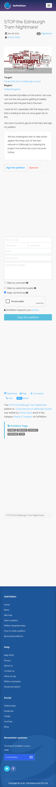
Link (10, 398)
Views (23, 398)
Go (31, 757)
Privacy (7, 660)
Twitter (7, 716)
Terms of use (10, 676)
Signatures (46, 33)
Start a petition (11, 620)
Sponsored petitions (13, 636)
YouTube (8, 721)
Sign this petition (28, 317)
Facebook (8, 711)
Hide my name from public (20, 288)
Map (24, 393)
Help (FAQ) (9, 655)
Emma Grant (13, 37)
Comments (38, 393)
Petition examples (12, 681)
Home (7, 604)
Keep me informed (16, 292)
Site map (8, 615)
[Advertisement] (28, 204)
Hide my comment (16, 283)
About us (8, 665)
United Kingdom (12, 89)
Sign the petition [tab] (15, 167)
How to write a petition (14, 631)
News (6, 610)
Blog (6, 727)
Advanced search (12, 687)
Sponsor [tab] (33, 167)
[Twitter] (7, 769)
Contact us (9, 671)
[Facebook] (13, 769)
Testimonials (10, 706)
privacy (35, 310)
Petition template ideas (14, 625)
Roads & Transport (23, 416)
